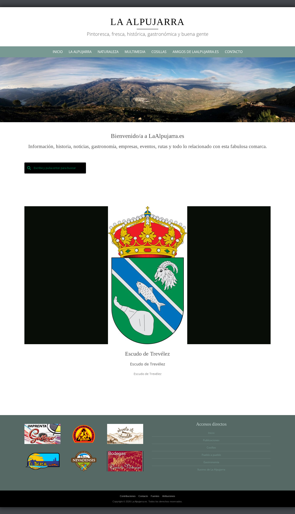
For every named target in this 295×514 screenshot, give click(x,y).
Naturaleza (108, 51)
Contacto (234, 51)
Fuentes (155, 496)
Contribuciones (128, 496)
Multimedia (135, 51)
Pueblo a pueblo (211, 455)
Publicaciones (211, 440)
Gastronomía (211, 462)
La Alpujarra (147, 22)
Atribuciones (168, 496)
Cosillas (159, 51)
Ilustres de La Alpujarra (211, 469)
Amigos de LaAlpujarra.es (196, 51)
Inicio (58, 51)
